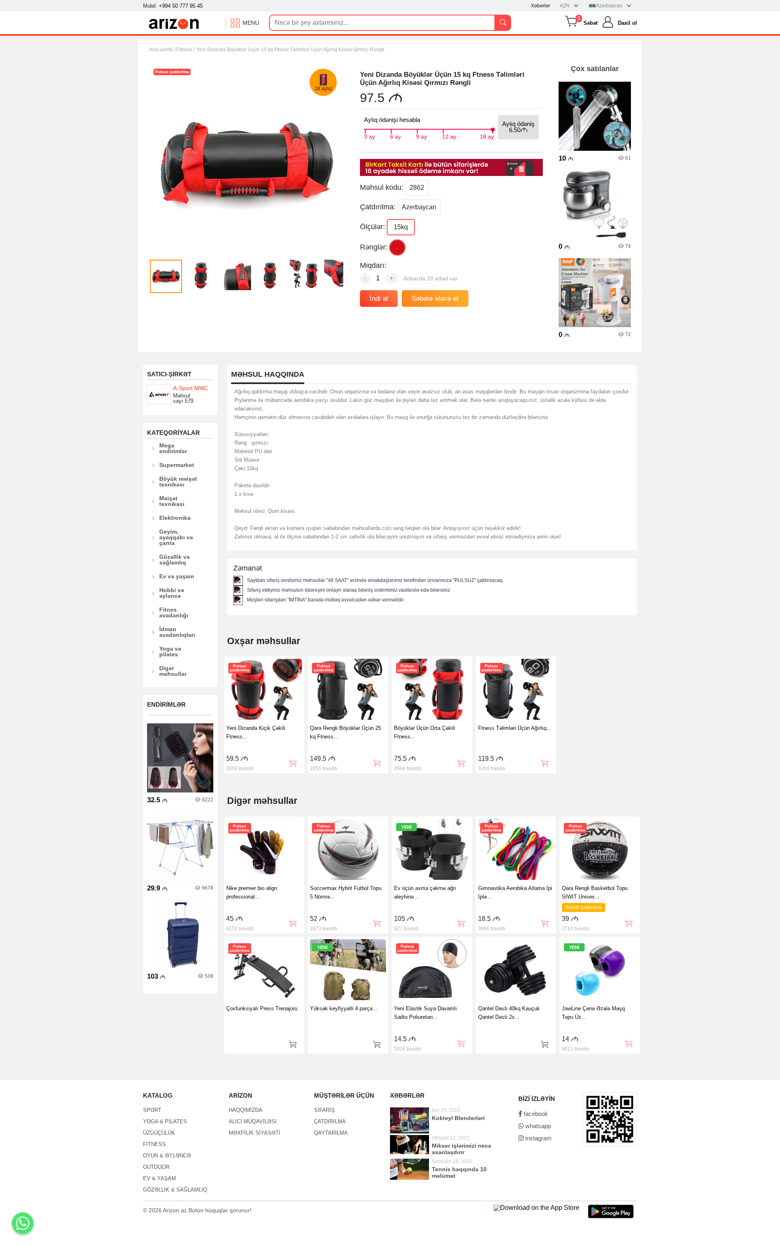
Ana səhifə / (162, 49)
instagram (538, 1138)
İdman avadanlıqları (177, 632)
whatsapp (537, 1126)
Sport (152, 1110)
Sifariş (324, 1110)
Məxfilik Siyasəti (254, 1132)
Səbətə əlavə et (435, 298)
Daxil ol (627, 23)
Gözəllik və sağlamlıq (174, 560)
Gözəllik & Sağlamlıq (175, 1189)
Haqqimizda (245, 1110)
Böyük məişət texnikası (178, 481)
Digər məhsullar (172, 671)
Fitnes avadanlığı (173, 612)
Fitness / (185, 49)
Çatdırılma (330, 1121)
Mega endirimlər (173, 448)
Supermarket (176, 465)
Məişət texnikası (171, 501)
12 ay (449, 136)
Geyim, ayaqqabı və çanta (176, 537)
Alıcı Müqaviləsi (253, 1121)
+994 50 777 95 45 (181, 6)
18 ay (487, 136)
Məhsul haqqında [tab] (267, 374)
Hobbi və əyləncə (171, 593)
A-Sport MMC (190, 388)
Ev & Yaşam (159, 1178)
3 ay (369, 136)
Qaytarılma (331, 1132)
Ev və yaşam (176, 576)
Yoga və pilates (170, 651)
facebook (535, 1114)
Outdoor (156, 1167)
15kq (401, 227)
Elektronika (175, 517)
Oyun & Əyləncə (167, 1155)
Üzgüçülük (159, 1132)
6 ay (395, 136)
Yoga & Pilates (165, 1121)
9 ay (421, 136)
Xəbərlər (540, 6)
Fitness (154, 1144)
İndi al (379, 298)
